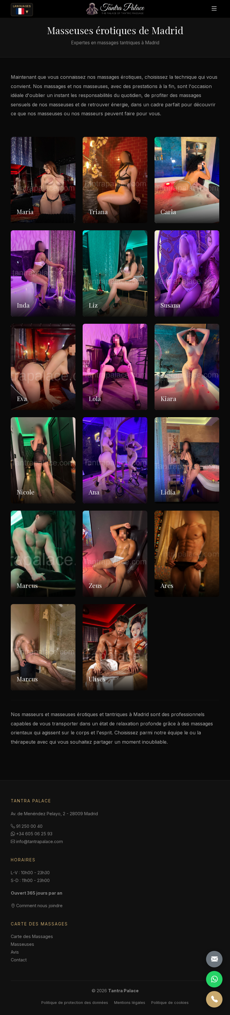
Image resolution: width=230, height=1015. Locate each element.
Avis (15, 952)
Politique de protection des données (74, 1002)
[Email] (214, 959)
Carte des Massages (32, 936)
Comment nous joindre (39, 905)
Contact (19, 959)
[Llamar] (214, 999)
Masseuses (22, 944)
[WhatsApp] (214, 979)
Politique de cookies (170, 1002)
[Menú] (214, 8)
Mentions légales (129, 1002)
